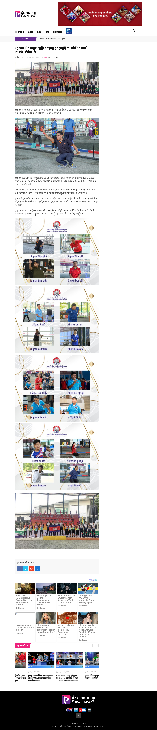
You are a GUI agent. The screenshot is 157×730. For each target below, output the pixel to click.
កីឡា (47, 32)
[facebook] (78, 715)
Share (55, 57)
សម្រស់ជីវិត (57, 32)
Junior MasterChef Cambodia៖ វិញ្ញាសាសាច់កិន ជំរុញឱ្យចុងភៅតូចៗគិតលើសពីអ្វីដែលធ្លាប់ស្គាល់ (70, 38)
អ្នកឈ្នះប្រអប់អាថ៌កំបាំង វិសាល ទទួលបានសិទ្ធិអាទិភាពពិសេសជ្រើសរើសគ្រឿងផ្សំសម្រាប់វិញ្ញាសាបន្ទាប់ (27, 678)
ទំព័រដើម (20, 32)
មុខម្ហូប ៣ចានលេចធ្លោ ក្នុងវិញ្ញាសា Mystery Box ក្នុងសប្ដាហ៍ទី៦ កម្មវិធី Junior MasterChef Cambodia (54, 678)
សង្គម (30, 32)
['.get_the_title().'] (28, 660)
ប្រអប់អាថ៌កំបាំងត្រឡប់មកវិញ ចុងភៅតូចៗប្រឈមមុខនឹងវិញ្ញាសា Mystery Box (85, 676)
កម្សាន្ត (39, 32)
